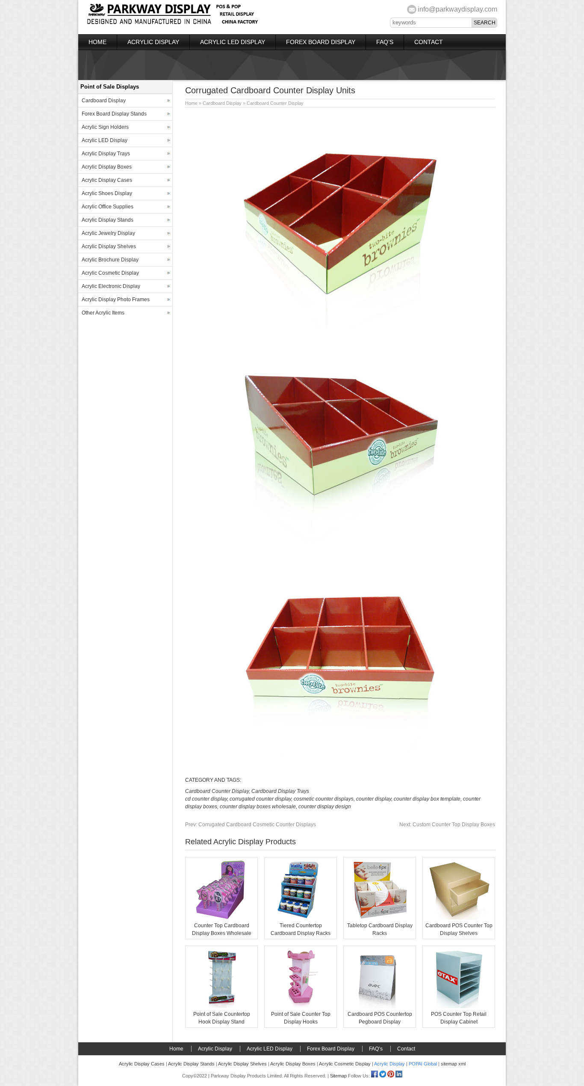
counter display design (324, 807)
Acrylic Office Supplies (107, 207)
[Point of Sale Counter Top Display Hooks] (300, 1006)
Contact (428, 42)
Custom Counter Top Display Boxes (447, 825)
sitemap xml (453, 1063)
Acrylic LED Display (232, 42)
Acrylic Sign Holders (105, 127)
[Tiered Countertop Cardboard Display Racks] (300, 918)
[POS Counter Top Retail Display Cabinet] (459, 1006)
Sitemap (338, 1075)
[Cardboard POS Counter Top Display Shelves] (459, 918)
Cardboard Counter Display (275, 103)
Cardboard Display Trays (280, 791)
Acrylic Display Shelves (109, 246)
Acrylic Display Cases (107, 180)
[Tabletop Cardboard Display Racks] (379, 918)
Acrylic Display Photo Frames (116, 300)
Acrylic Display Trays (106, 154)
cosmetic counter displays (324, 799)
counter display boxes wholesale (258, 807)
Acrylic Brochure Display (110, 260)
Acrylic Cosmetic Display (110, 273)
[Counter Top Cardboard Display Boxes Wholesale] (221, 918)
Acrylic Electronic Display (111, 286)
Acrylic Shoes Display (107, 193)
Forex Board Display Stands (114, 114)
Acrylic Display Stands (107, 220)
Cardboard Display (222, 103)
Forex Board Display (320, 42)
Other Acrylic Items (103, 313)
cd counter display (206, 799)
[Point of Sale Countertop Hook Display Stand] (221, 1006)
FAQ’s (384, 42)
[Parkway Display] (172, 23)
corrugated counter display (260, 799)
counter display (373, 799)
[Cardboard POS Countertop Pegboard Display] (379, 1006)
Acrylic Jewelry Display (108, 233)
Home (97, 42)
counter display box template (427, 799)
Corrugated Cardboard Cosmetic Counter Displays (250, 825)
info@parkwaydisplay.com (457, 9)
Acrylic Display (153, 42)
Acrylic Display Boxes (107, 167)
